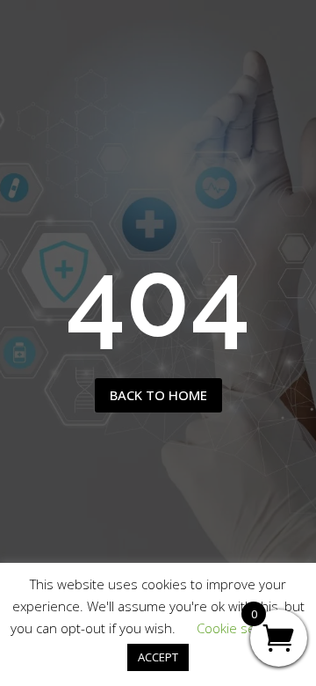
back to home (158, 395)
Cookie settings (242, 628)
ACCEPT (158, 657)
